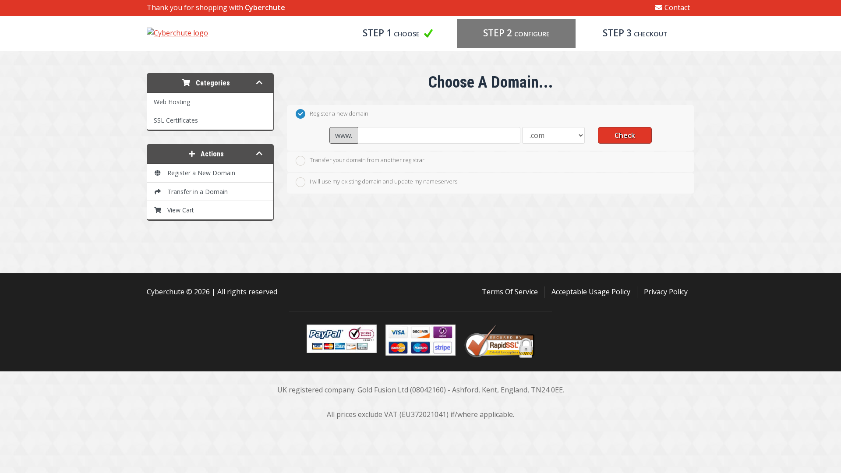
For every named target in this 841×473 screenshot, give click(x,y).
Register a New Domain (199, 173)
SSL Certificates (176, 120)
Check (625, 135)
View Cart (179, 210)
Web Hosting (172, 102)
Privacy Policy (666, 292)
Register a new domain (339, 113)
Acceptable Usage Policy (590, 292)
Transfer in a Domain (196, 191)
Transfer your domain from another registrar (367, 160)
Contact (677, 7)
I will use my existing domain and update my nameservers (383, 181)
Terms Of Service (510, 292)
